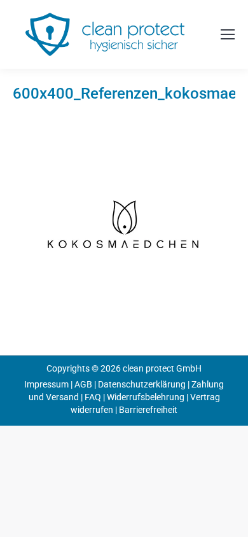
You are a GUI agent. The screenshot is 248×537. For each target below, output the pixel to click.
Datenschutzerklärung (142, 384)
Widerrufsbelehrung (145, 397)
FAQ (93, 397)
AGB (83, 384)
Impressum (46, 384)
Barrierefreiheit (148, 410)
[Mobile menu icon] (227, 34)
